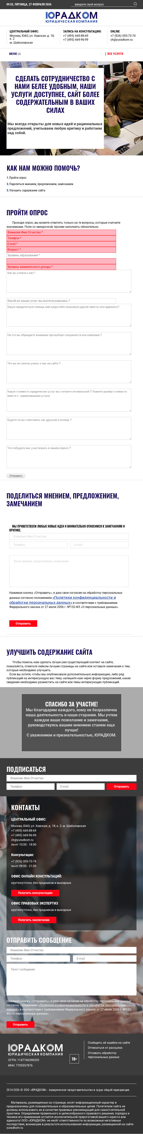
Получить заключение (34, 920)
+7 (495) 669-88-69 (75, 35)
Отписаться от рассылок (105, 1047)
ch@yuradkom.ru (121, 39)
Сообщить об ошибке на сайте (109, 1042)
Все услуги (115, 53)
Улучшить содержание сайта (26, 190)
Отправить (23, 623)
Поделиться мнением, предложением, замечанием (40, 184)
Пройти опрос (16, 177)
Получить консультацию (35, 893)
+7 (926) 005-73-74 (123, 35)
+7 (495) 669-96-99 (75, 39)
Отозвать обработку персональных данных (103, 1055)
